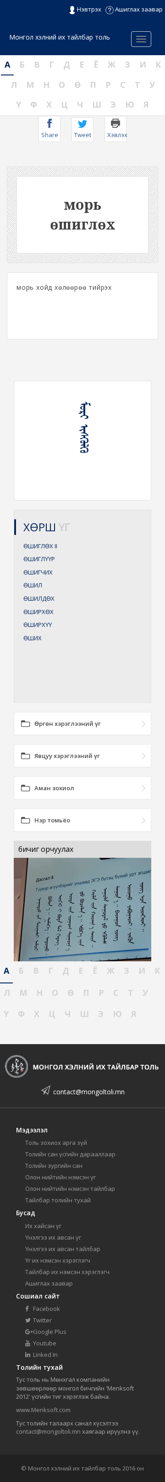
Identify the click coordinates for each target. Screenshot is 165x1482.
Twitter (42, 1320)
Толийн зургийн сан (53, 1165)
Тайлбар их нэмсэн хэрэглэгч (67, 1272)
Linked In (45, 1354)
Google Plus (49, 1331)
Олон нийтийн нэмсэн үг (60, 1177)
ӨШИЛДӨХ (39, 598)
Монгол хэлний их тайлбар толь (59, 37)
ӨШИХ (32, 638)
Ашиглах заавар (138, 9)
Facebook (46, 1308)
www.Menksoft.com (43, 1410)
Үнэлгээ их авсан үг (53, 1237)
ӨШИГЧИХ (38, 572)
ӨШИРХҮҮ (37, 624)
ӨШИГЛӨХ (40, 546)
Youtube (44, 1343)
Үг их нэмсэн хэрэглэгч (57, 1260)
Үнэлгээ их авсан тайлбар (62, 1249)
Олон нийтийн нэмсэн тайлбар (70, 1188)
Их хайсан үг (43, 1226)
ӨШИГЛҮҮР (39, 559)
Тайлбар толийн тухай (58, 1200)
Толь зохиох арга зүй (56, 1142)
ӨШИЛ (32, 585)
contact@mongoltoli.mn (89, 1091)
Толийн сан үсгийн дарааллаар (70, 1154)
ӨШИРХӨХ (38, 612)
